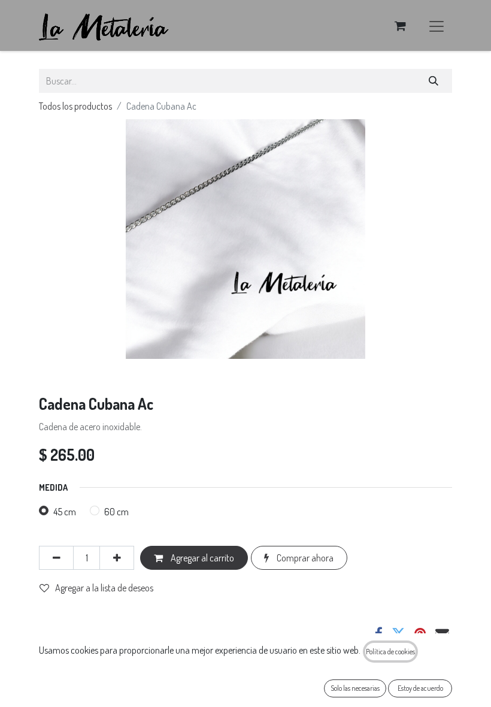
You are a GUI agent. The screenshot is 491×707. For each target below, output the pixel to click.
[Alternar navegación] (436, 25)
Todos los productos (75, 106)
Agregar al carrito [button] (201, 558)
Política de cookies (390, 651)
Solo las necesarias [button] (355, 688)
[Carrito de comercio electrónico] (400, 26)
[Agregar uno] (116, 558)
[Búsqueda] (434, 81)
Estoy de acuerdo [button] (420, 688)
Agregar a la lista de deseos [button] (104, 588)
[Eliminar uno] (56, 558)
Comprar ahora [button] (304, 558)
